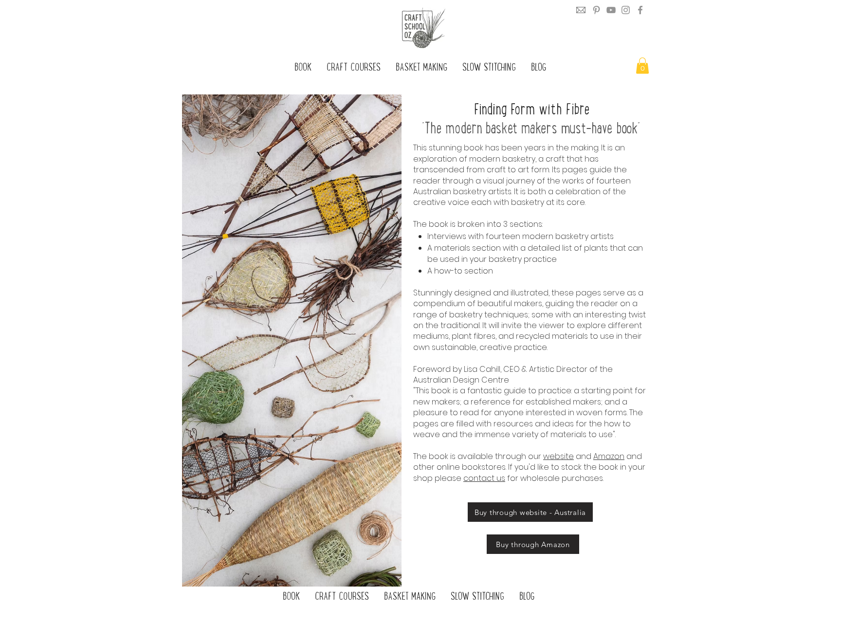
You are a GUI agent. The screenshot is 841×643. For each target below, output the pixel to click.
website (558, 456)
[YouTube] (611, 10)
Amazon (608, 456)
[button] (642, 65)
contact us (484, 478)
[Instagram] (625, 10)
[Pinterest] (596, 10)
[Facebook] (640, 10)
